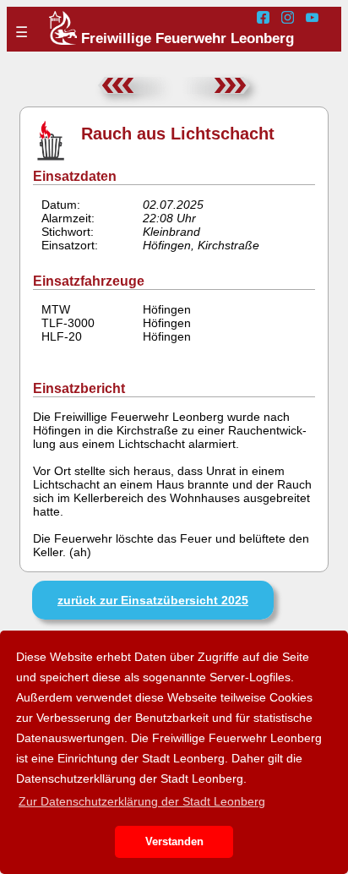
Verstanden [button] (174, 842)
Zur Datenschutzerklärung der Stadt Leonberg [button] (142, 801)
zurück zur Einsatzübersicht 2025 (152, 600)
